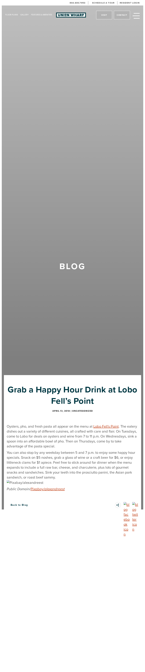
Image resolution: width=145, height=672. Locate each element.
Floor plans (11, 14)
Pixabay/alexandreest (48, 489)
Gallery (24, 14)
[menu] (136, 16)
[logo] (71, 15)
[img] (118, 505)
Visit (104, 15)
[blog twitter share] (135, 505)
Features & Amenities (41, 14)
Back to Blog (19, 505)
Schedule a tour (103, 2)
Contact (122, 15)
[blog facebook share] (127, 505)
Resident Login (130, 2)
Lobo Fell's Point (106, 426)
